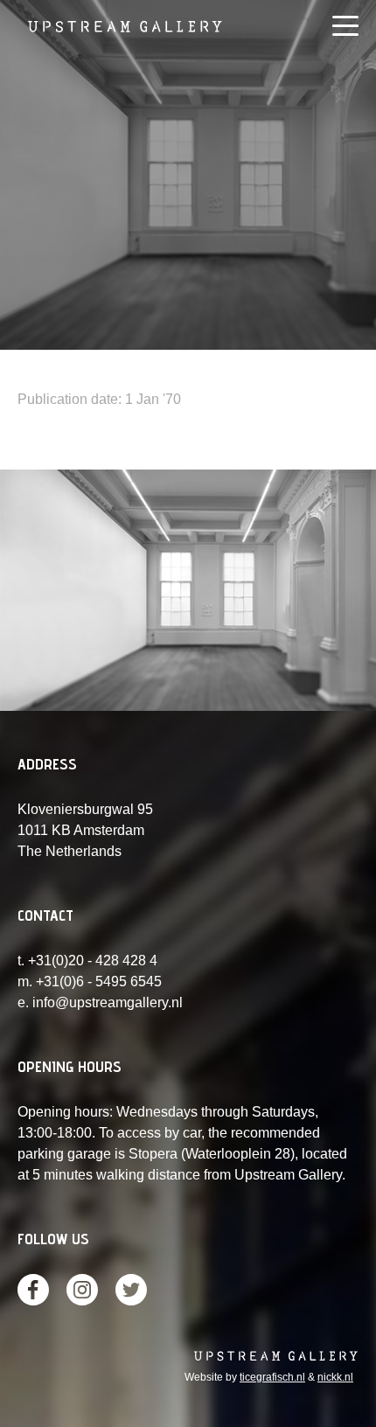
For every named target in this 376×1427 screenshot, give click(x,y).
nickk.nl (335, 1377)
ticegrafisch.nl (272, 1377)
